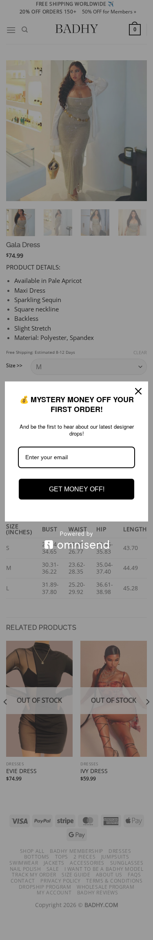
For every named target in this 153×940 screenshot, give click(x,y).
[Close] (138, 391)
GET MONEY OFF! (76, 489)
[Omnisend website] (76, 540)
